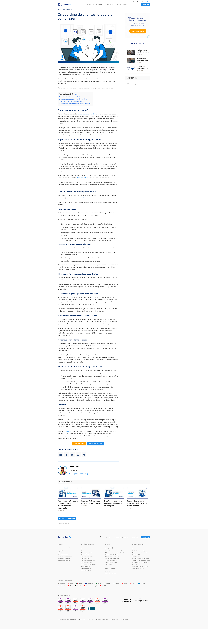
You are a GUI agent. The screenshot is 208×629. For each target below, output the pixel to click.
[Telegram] (84, 454)
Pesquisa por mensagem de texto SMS (89, 560)
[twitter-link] (103, 537)
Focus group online (136, 556)
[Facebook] (66, 454)
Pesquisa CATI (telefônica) (86, 562)
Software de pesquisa (109, 547)
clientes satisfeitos (83, 178)
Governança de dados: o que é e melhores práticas (142, 60)
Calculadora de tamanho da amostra (140, 552)
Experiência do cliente (86, 570)
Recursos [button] (106, 4)
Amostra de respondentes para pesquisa (114, 550)
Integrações (60, 552)
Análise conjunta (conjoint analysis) (140, 566)
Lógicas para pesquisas (63, 554)
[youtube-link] (109, 537)
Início (59, 9)
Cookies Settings (124, 619)
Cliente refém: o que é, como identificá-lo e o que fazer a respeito (137, 503)
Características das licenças (111, 562)
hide (76, 94)
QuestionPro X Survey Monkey (138, 550)
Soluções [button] (98, 4)
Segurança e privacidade (110, 573)
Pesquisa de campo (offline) (87, 556)
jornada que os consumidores (87, 114)
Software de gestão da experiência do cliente (114, 552)
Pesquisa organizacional (86, 552)
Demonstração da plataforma (64, 560)
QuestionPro (67, 431)
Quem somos (108, 571)
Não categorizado (67, 9)
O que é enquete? (136, 554)
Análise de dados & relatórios (64, 558)
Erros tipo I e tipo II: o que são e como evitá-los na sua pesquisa (113, 503)
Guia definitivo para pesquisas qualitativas (141, 560)
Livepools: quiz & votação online (112, 558)
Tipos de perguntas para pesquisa (65, 556)
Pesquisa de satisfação (86, 550)
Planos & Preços (108, 564)
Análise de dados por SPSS (137, 568)
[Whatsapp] (78, 454)
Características (116, 4)
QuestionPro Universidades (111, 560)
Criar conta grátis (79, 443)
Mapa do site (90, 619)
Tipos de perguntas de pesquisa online (140, 562)
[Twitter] (72, 454)
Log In (148, 1)
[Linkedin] (60, 454)
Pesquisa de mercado (85, 549)
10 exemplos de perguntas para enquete (140, 558)
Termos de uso (114, 619)
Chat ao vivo (134, 537)
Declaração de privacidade (102, 619)
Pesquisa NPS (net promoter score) (88, 564)
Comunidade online (109, 549)
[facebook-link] (100, 537)
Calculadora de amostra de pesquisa (65, 547)
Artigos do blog (61, 550)
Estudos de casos (61, 549)
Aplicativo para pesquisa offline (112, 556)
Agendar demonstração (95, 443)
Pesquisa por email (85, 558)
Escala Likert (134, 564)
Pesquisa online (84, 547)
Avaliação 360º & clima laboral (111, 554)
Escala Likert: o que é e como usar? (139, 549)
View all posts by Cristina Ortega (78, 474)
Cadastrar (146, 4)
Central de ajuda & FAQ (122, 537)
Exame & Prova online (86, 568)
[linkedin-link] (106, 537)
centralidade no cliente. (79, 198)
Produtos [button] (89, 4)
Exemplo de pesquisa (85, 566)
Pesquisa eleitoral (85, 554)
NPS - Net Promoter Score (137, 547)
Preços (125, 4)
